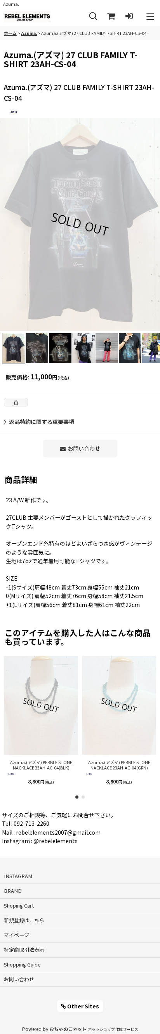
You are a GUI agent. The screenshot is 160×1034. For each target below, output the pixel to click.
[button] (93, 16)
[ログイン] (129, 16)
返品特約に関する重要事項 (41, 421)
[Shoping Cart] (111, 16)
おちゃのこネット (68, 1028)
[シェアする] (16, 402)
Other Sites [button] (82, 1006)
